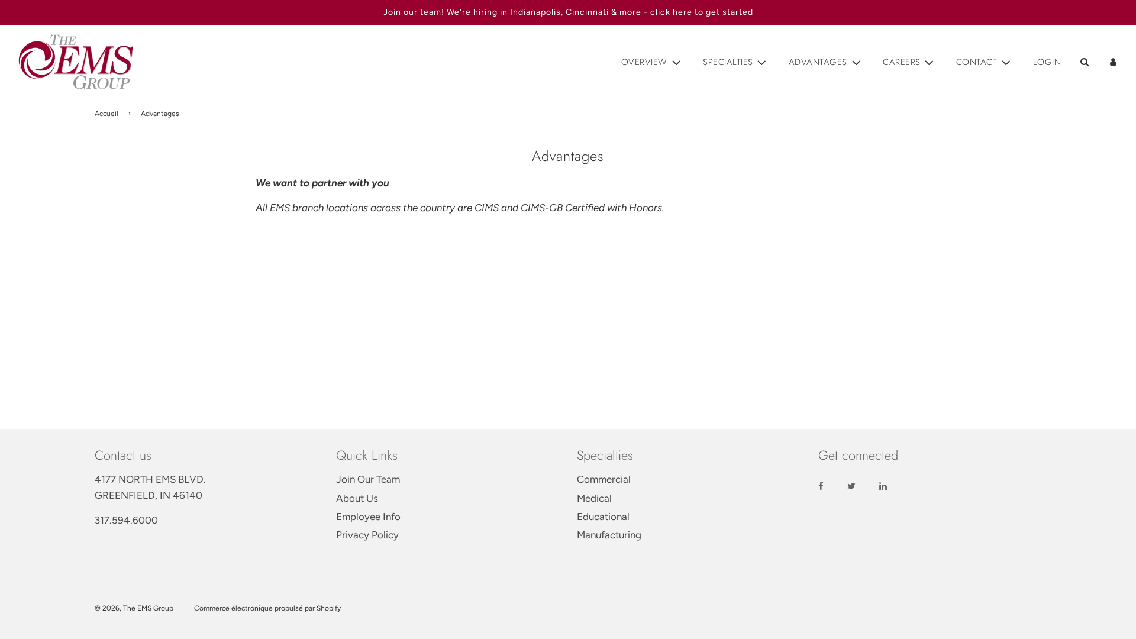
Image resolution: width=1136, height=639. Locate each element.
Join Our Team (368, 479)
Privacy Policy (367, 535)
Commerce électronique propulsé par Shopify (267, 608)
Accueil (106, 113)
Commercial (604, 479)
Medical (594, 498)
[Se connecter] (1113, 62)
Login (1047, 62)
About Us (357, 498)
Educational (603, 516)
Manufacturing (609, 535)
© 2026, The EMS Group (134, 608)
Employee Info (368, 516)
